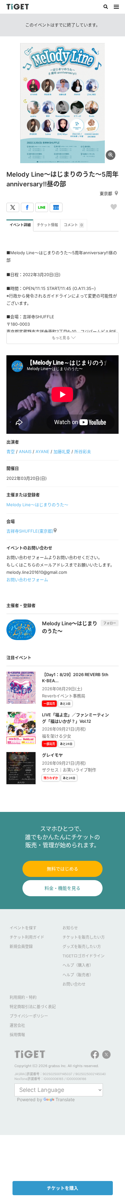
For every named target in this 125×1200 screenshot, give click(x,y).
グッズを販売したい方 (82, 946)
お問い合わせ (74, 984)
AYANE (42, 451)
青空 (10, 451)
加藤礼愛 (62, 451)
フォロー (109, 623)
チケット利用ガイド (27, 937)
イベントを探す (23, 928)
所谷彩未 (82, 451)
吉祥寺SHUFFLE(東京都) (30, 531)
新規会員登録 (21, 946)
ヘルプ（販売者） (78, 974)
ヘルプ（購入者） (78, 965)
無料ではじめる (62, 868)
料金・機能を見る (62, 888)
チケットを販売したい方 (84, 937)
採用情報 (17, 1034)
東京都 (106, 193)
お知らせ (70, 928)
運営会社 (17, 1025)
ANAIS (25, 451)
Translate (65, 1099)
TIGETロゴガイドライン (83, 955)
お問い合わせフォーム (27, 579)
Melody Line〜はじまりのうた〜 (37, 504)
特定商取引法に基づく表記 (33, 1006)
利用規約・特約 (23, 997)
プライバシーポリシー (29, 1016)
